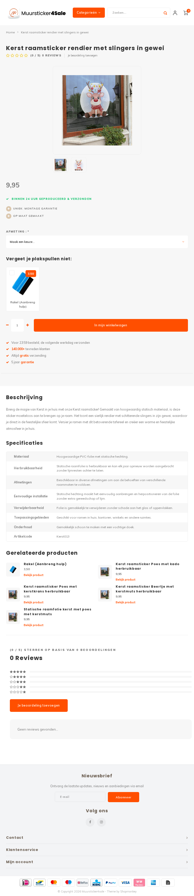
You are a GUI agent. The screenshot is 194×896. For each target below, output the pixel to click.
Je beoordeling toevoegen (83, 55)
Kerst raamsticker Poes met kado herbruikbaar (147, 566)
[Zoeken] (165, 13)
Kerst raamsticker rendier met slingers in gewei (55, 32)
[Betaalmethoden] (26, 882)
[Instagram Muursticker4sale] (101, 822)
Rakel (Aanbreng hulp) (45, 564)
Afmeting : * (17, 231)
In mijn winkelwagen (110, 325)
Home (10, 32)
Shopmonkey (128, 891)
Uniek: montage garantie (35, 208)
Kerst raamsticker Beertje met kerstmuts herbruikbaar (145, 588)
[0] (185, 12)
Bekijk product (33, 575)
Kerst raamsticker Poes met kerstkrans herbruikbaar (50, 588)
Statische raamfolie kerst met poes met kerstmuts (57, 611)
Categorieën (87, 12)
